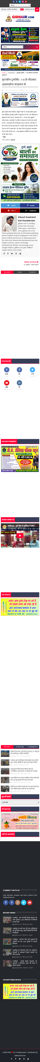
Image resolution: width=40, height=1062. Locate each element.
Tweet (13, 206)
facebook (32, 272)
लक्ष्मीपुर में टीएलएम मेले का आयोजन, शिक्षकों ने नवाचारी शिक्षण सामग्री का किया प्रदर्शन (25, 952)
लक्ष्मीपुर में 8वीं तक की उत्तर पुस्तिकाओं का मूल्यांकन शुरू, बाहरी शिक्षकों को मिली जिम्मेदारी (25, 931)
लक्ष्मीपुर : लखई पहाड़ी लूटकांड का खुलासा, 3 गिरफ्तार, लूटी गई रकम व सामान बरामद (25, 963)
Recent (7, 747)
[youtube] (26, 2)
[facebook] (13, 2)
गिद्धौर (4, 137)
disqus (19, 272)
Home (4, 73)
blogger (7, 272)
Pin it (13, 211)
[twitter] (20, 2)
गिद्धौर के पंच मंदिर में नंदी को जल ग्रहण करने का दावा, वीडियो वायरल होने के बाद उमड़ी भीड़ (24, 788)
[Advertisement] (20, 296)
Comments (33, 747)
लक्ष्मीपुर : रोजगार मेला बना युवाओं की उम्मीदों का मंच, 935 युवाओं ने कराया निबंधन (25, 941)
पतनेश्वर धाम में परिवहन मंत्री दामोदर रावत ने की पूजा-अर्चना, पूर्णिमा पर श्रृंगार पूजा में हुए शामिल (24, 761)
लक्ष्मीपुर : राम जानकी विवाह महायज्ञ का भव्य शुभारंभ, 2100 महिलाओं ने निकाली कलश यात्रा (25, 920)
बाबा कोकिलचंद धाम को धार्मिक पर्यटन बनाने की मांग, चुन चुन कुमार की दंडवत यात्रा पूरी (24, 779)
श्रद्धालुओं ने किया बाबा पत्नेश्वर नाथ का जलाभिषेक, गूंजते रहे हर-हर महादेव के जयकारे (23, 770)
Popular (20, 747)
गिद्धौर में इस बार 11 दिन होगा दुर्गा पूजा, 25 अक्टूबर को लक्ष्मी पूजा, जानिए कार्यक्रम (24, 752)
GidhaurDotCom (20, 1055)
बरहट (10, 9)
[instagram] (23, 2)
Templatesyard (21, 1052)
